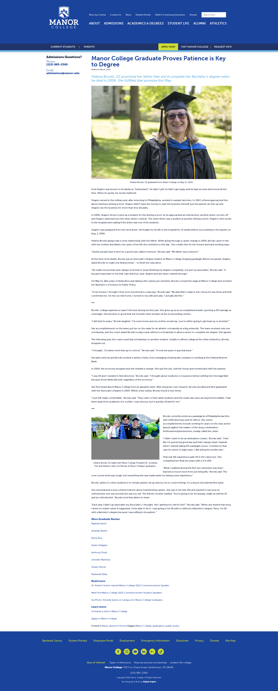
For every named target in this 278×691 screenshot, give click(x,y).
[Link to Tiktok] (161, 653)
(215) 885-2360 (57, 64)
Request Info (223, 46)
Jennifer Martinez (100, 559)
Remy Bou (96, 538)
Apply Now (168, 46)
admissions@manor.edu (63, 73)
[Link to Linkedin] (144, 653)
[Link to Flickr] (152, 653)
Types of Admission (120, 662)
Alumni (199, 23)
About (94, 23)
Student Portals (143, 14)
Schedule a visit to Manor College (109, 611)
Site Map (230, 640)
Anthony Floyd (99, 552)
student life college (180, 662)
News (128, 14)
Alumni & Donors (118, 625)
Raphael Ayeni (98, 523)
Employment (127, 640)
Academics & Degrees (145, 23)
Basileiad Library (52, 640)
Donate (193, 14)
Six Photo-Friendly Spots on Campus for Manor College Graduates (127, 600)
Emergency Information (155, 640)
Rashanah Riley (99, 574)
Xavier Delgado (99, 545)
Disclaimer (182, 640)
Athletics (218, 23)
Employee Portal (103, 640)
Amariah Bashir (99, 530)
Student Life (178, 23)
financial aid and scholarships (150, 662)
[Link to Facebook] (118, 653)
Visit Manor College (194, 46)
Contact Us (115, 14)
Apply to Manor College (104, 618)
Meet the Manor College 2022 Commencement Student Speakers (126, 592)
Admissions (113, 23)
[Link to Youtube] (135, 653)
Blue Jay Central (97, 14)
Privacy (199, 640)
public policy (172, 625)
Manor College (143, 625)
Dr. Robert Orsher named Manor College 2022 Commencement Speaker (130, 585)
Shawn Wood (98, 567)
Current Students (63, 46)
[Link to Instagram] (127, 653)
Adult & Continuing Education (170, 14)
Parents (89, 46)
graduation (158, 625)
